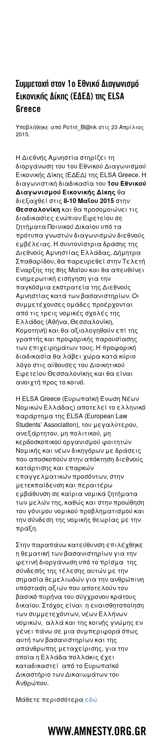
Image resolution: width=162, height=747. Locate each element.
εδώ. (92, 699)
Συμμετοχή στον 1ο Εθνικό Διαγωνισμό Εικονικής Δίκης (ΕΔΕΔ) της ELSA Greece (77, 96)
